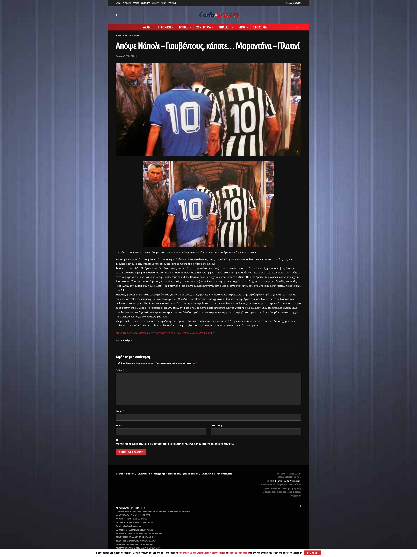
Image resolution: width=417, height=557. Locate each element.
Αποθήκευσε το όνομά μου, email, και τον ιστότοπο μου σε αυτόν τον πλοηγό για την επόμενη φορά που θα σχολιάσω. (175, 444)
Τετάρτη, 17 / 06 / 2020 (126, 56)
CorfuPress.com (224, 474)
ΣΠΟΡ (163, 3)
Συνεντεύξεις (144, 474)
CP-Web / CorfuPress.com (287, 481)
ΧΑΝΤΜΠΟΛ (145, 3)
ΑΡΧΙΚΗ (118, 3)
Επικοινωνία (207, 474)
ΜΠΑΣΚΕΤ (155, 3)
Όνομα (120, 411)
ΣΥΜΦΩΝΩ (312, 553)
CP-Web (119, 474)
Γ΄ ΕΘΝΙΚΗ (127, 3)
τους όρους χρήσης (239, 552)
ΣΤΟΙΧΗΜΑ (172, 3)
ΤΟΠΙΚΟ (136, 3)
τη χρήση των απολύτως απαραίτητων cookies (201, 552)
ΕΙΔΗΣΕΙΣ (127, 35)
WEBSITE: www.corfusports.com (130, 508)
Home (118, 35)
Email (119, 425)
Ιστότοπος (216, 425)
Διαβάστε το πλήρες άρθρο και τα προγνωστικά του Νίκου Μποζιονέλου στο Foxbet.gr (165, 332)
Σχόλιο (120, 370)
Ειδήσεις (130, 474)
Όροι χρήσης (159, 474)
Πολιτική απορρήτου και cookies (183, 474)
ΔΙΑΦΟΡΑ (138, 35)
